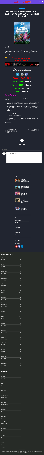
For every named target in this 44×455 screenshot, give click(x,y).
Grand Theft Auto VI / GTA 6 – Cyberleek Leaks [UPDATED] (24, 193)
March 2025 (3, 297)
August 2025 (3, 285)
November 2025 (4, 278)
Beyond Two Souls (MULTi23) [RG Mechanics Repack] (24, 208)
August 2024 (3, 313)
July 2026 (3, 259)
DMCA (12, 451)
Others (2, 425)
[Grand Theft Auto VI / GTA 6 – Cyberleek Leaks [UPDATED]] (17, 193)
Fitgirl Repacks (3, 399)
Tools (2, 440)
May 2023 (3, 349)
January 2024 (3, 330)
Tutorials (2, 442)
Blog (2, 383)
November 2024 (4, 306)
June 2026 (3, 261)
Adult (2, 373)
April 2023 (3, 351)
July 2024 (3, 316)
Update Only (3, 447)
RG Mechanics (3, 428)
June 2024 (3, 318)
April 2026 (3, 266)
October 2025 (3, 280)
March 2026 (3, 269)
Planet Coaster (7, 122)
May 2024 (3, 320)
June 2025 (3, 290)
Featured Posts (4, 397)
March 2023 (3, 353)
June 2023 (3, 346)
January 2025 (3, 302)
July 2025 (3, 287)
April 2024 (3, 323)
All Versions (3, 376)
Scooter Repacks (4, 433)
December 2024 (4, 304)
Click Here (28, 82)
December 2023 (4, 332)
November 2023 (4, 335)
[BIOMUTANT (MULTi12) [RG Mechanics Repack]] (17, 187)
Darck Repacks (3, 390)
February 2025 (4, 299)
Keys (2, 411)
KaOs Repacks (3, 409)
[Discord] (19, 246)
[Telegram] (22, 246)
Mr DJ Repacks (3, 421)
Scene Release (3, 430)
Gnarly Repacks (4, 407)
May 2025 (3, 292)
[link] (22, 64)
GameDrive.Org (8, 451)
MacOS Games (3, 416)
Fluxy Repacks (3, 402)
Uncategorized (3, 444)
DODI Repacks (3, 392)
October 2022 (3, 365)
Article (2, 381)
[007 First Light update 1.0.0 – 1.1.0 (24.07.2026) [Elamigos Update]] (17, 200)
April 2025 (3, 294)
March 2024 (3, 325)
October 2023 (3, 337)
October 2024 (3, 309)
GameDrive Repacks (4, 404)
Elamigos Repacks (22, 8)
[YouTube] (16, 246)
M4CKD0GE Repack (4, 414)
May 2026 (3, 264)
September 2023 (4, 339)
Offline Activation (4, 423)
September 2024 (4, 311)
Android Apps (3, 378)
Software (3, 435)
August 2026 (3, 257)
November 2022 (4, 363)
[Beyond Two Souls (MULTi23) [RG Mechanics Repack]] (17, 208)
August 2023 (3, 342)
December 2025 (4, 276)
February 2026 (4, 271)
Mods (2, 418)
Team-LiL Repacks (4, 437)
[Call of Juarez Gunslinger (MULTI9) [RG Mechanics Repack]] (17, 180)
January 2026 (3, 273)
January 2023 (3, 358)
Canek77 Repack (4, 385)
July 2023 (3, 344)
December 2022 (4, 361)
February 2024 (4, 328)
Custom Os (3, 388)
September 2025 (4, 283)
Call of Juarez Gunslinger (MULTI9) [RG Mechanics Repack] (25, 180)
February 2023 (4, 356)
